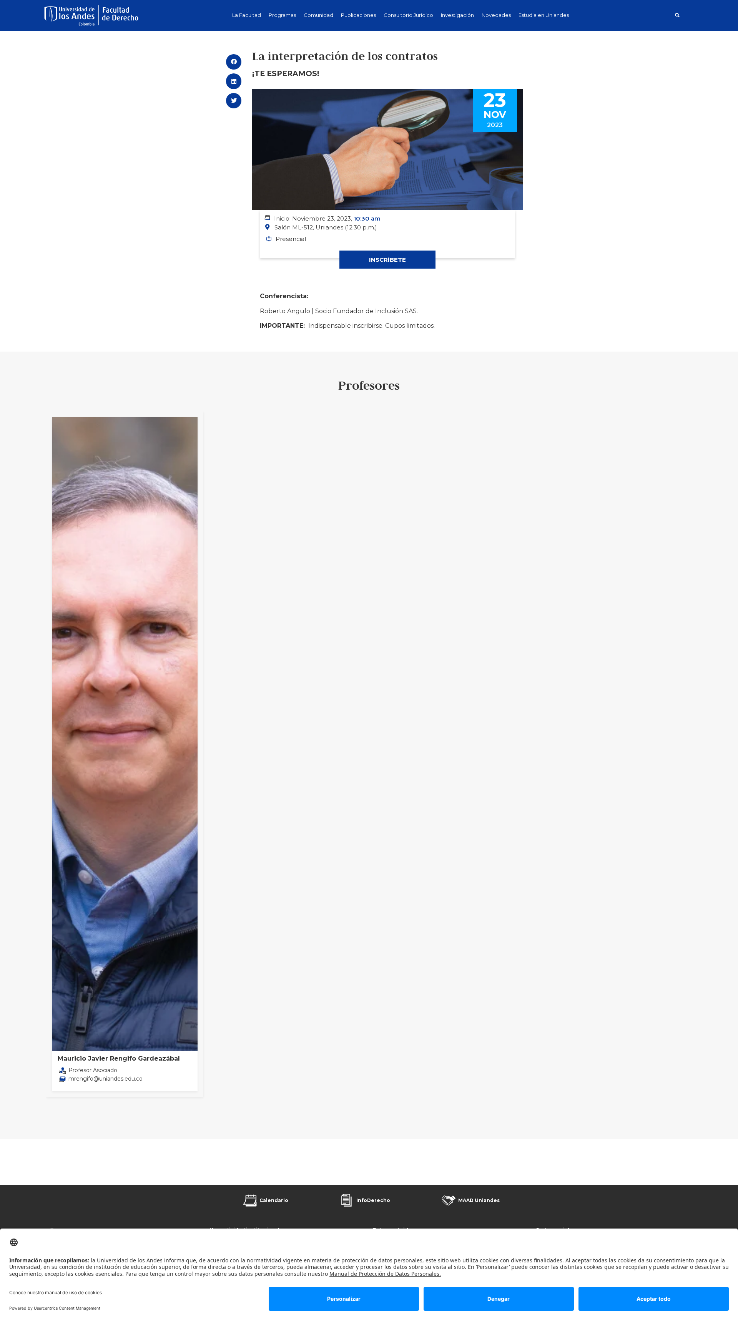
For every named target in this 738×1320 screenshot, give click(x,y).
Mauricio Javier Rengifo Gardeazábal (119, 1058)
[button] (677, 15)
